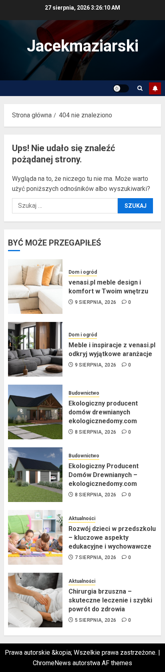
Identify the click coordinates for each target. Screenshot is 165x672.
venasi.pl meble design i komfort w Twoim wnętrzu (108, 287)
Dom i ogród (82, 272)
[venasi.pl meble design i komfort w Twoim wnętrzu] (35, 286)
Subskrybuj (155, 88)
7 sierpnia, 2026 (96, 557)
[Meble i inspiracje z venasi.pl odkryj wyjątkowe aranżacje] (35, 349)
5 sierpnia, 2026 (96, 620)
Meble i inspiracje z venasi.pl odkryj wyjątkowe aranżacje (111, 349)
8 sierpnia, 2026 (96, 432)
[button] (140, 88)
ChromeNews (52, 663)
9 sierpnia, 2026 (96, 302)
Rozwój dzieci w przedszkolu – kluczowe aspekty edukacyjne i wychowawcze (112, 538)
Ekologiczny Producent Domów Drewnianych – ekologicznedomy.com (103, 475)
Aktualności (81, 518)
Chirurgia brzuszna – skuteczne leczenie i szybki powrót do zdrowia (110, 600)
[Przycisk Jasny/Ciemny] (121, 88)
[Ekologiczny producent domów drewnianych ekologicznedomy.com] (35, 412)
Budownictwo (83, 393)
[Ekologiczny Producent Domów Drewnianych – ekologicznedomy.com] (35, 474)
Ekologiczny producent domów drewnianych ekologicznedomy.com (103, 412)
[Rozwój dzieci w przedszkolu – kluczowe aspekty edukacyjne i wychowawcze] (35, 537)
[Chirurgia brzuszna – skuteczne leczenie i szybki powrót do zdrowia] (35, 600)
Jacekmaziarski (83, 46)
